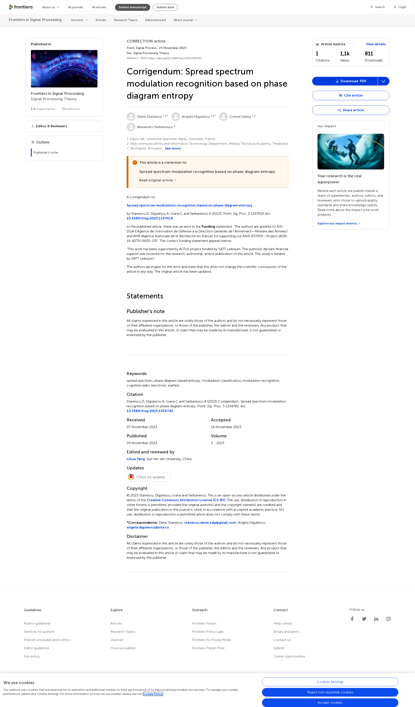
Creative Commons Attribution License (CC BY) (186, 500)
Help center (282, 623)
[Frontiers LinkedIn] (376, 619)
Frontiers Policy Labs (208, 632)
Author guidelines (37, 623)
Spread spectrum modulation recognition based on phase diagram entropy (189, 205)
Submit (278, 648)
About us (48, 7)
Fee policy (32, 656)
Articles (101, 20)
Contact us (282, 640)
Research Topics (125, 20)
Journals (116, 640)
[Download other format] (329, 126)
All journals (75, 7)
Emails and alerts (286, 632)
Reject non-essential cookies (330, 692)
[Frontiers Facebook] (352, 619)
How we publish (123, 648)
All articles (99, 7)
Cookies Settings (330, 682)
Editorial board (155, 20)
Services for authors (39, 632)
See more (172, 148)
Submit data (165, 7)
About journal (183, 20)
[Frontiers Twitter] (364, 619)
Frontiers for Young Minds (211, 640)
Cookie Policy (153, 694)
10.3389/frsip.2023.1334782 (150, 411)
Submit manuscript (133, 7)
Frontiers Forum (204, 623)
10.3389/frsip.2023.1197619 (150, 218)
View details (376, 44)
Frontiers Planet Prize (208, 648)
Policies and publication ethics (47, 640)
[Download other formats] (383, 81)
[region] (207, 690)
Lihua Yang (136, 459)
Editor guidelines (36, 648)
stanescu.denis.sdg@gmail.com (210, 522)
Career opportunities (289, 656)
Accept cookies (330, 703)
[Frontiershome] (21, 7)
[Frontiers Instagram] (388, 619)
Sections (77, 20)
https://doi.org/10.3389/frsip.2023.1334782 (175, 58)
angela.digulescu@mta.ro (148, 527)
